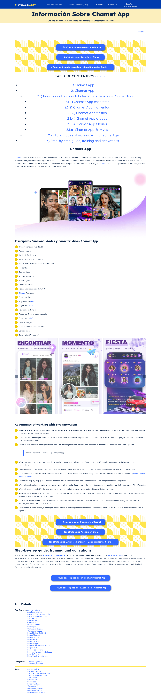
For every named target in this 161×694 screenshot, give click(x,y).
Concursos (31, 622)
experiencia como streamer (54, 555)
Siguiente (140, 32)
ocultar (100, 76)
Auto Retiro (32, 618)
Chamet (102, 163)
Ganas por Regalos (35, 629)
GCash (30, 305)
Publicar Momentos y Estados (39, 652)
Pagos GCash (33, 641)
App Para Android (34, 612)
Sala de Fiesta (33, 654)
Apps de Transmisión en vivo (39, 614)
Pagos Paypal (33, 643)
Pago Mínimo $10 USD (36, 633)
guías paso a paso (115, 555)
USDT (30, 318)
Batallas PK (32, 620)
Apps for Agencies (34, 661)
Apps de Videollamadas (37, 616)
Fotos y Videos (33, 624)
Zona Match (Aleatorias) (37, 656)
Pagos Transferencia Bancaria (39, 645)
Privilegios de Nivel (35, 650)
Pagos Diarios (33, 637)
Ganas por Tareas (34, 631)
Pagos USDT (32, 648)
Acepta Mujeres (33, 610)
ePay (32, 301)
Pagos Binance (33, 635)
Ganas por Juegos (34, 627)
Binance (22, 293)
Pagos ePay (32, 639)
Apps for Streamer (35, 664)
